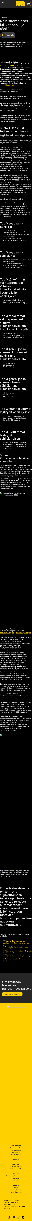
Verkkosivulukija (16, 1148)
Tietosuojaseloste (11, 1202)
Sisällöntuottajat (16, 1168)
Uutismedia (16, 1162)
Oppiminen (16, 1164)
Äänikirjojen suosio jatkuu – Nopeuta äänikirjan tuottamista (17, 952)
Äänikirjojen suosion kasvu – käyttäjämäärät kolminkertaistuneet (16, 956)
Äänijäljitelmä (16, 1154)
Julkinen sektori (16, 1166)
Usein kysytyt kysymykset (16, 1176)
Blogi (16, 1180)
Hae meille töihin (16, 1190)
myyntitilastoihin (6, 85)
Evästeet (16, 1214)
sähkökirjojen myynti (23, 633)
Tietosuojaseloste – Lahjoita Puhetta (14, 1207)
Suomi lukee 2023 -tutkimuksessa (13, 66)
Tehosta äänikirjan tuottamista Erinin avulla (15, 948)
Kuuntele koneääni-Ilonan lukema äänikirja (16, 960)
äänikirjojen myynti (7, 633)
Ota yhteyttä (16, 1192)
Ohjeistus (16, 1178)
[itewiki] (23, 1217)
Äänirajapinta (16, 1150)
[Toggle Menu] (29, 4)
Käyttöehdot (9, 1204)
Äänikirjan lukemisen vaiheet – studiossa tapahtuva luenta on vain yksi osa (16, 943)
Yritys (16, 1188)
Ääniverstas (16, 1152)
